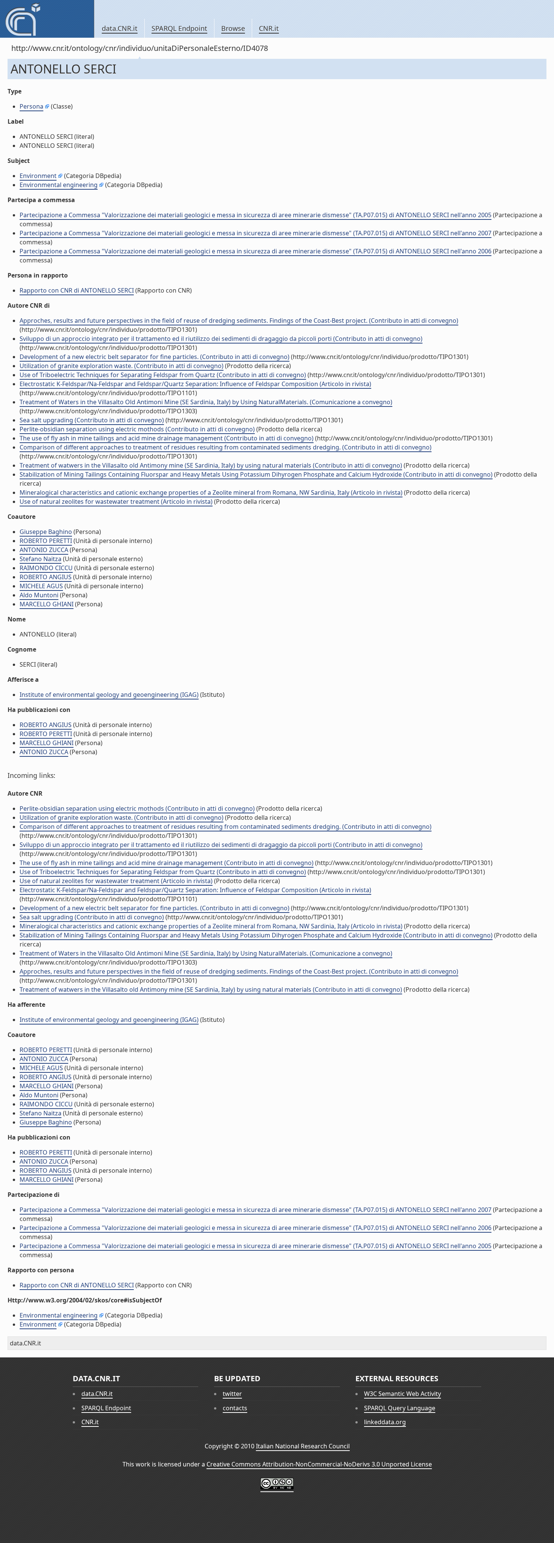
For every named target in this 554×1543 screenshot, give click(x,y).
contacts (235, 1408)
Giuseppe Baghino (46, 532)
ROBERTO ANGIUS (46, 577)
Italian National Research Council (303, 1446)
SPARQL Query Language (399, 1408)
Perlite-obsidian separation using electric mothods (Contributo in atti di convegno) (137, 429)
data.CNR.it (120, 28)
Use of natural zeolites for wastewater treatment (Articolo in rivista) (116, 501)
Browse (233, 28)
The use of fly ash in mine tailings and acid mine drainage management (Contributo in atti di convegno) (167, 438)
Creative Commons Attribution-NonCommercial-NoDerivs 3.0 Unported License (319, 1464)
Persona (31, 106)
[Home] (47, 19)
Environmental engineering (59, 185)
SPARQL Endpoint (179, 28)
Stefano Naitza (40, 559)
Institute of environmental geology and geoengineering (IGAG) (109, 694)
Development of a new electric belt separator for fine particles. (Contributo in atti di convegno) (154, 357)
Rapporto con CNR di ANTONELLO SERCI (77, 290)
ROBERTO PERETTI (46, 541)
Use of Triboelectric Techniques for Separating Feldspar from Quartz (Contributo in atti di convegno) (163, 375)
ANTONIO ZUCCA (44, 550)
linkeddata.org (385, 1422)
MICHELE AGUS (41, 586)
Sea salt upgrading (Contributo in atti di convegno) (92, 420)
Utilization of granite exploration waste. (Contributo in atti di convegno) (121, 366)
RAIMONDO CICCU (46, 568)
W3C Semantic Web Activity (402, 1394)
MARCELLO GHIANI (46, 604)
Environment (38, 176)
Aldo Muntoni (39, 595)
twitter (232, 1394)
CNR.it (269, 28)
